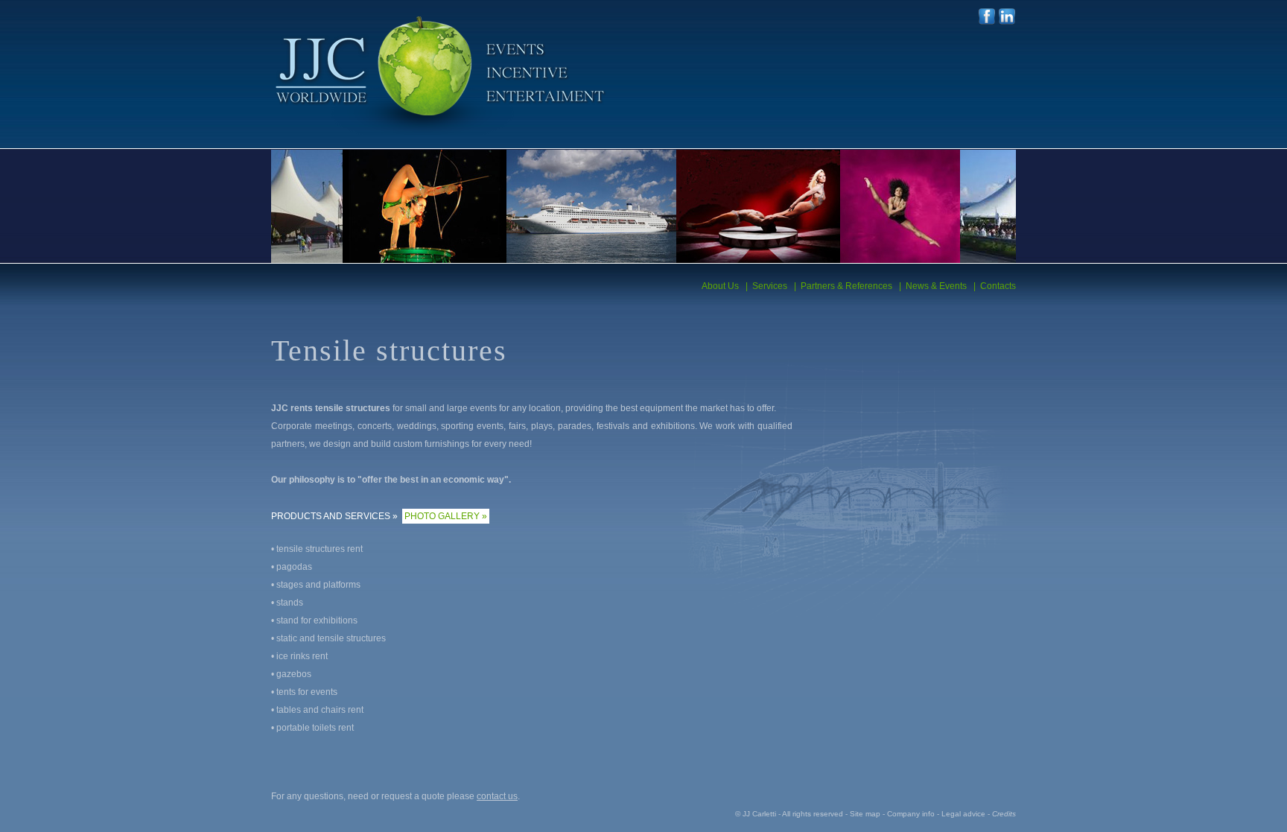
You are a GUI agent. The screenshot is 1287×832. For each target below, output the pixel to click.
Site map (865, 814)
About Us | (725, 286)
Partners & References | (848, 286)
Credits (1004, 814)
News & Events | (938, 286)
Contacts (996, 286)
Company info (911, 814)
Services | (772, 286)
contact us (497, 796)
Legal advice (963, 814)
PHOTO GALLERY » (445, 516)
